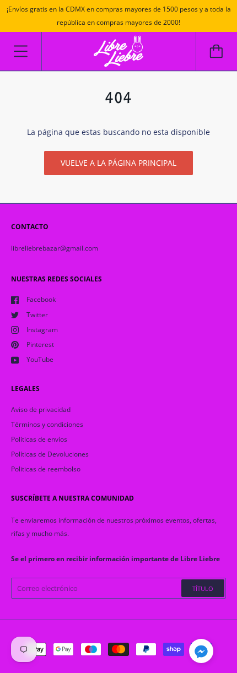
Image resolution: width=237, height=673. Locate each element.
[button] (201, 652)
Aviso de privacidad (41, 409)
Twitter (37, 314)
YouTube (39, 359)
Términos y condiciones (47, 424)
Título (202, 588)
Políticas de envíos (39, 439)
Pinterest (40, 344)
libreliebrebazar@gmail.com (54, 248)
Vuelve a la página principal (118, 163)
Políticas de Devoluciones (50, 454)
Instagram (42, 329)
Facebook (41, 299)
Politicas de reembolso (45, 469)
